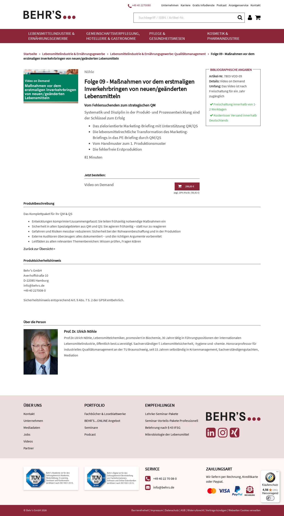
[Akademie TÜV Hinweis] (111, 477)
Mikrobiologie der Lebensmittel (167, 434)
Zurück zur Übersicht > (39, 249)
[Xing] (234, 432)
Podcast (222, 5)
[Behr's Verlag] (49, 14)
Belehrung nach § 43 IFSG (162, 427)
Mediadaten (31, 427)
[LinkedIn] (211, 432)
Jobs (26, 434)
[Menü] (277, 472)
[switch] (270, 498)
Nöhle (89, 71)
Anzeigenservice (238, 5)
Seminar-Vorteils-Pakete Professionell (171, 421)
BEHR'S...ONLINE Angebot (102, 421)
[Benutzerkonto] (250, 17)
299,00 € (189, 186)
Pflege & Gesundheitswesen (167, 36)
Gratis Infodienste (204, 5)
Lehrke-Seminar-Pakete (161, 414)
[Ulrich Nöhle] (40, 351)
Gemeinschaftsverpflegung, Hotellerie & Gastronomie (113, 36)
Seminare (91, 427)
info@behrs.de (33, 285)
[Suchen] (239, 17)
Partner (28, 448)
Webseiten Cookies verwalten (244, 510)
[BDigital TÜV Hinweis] (50, 477)
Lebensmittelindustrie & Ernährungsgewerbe (51, 36)
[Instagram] (222, 432)
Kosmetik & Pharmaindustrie (223, 36)
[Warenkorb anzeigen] (258, 17)
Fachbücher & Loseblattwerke (105, 414)
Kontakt (256, 5)
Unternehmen (170, 5)
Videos (28, 441)
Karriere (185, 5)
